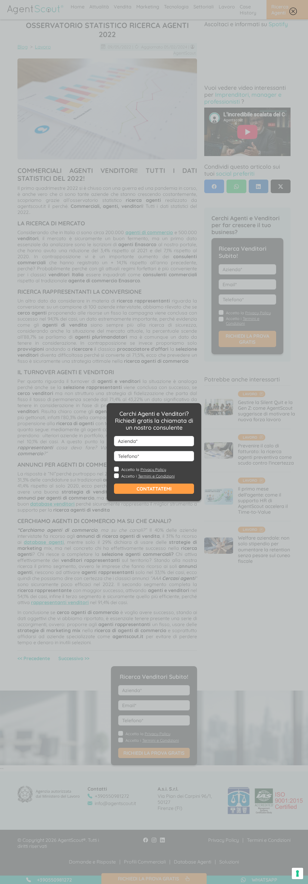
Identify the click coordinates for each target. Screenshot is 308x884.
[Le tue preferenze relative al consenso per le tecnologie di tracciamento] (297, 873)
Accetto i (148, 476)
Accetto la (143, 469)
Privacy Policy (153, 469)
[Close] (293, 12)
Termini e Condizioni (156, 476)
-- (147, 452)
